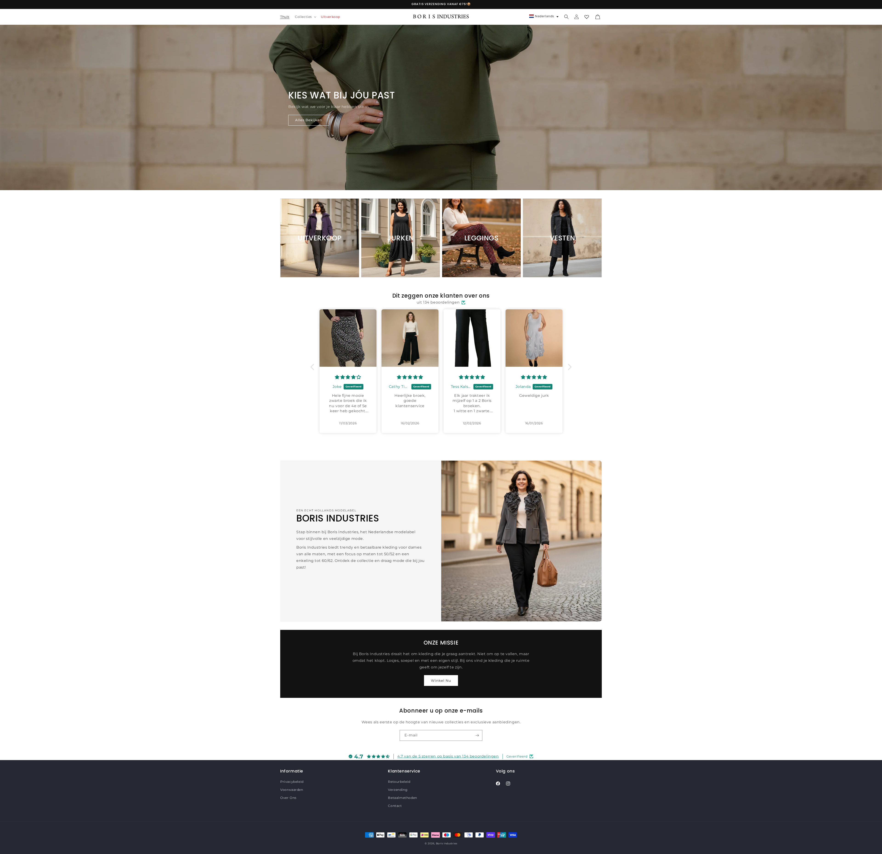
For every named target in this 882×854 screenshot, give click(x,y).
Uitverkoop (320, 238)
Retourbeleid (399, 782)
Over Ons (288, 798)
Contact (395, 806)
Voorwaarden (291, 790)
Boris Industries (446, 843)
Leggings (481, 238)
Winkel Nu (441, 680)
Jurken (400, 238)
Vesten (562, 238)
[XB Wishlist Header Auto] (587, 17)
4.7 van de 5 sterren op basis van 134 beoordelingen (448, 756)
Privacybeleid (292, 782)
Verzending (397, 790)
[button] (305, 17)
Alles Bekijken (308, 120)
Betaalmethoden (402, 798)
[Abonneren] (477, 735)
